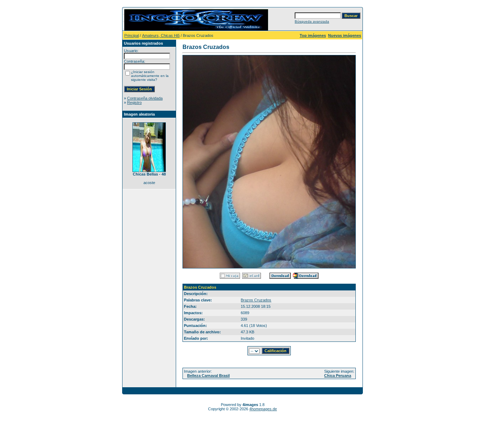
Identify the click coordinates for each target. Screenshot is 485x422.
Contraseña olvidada (145, 98)
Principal (131, 35)
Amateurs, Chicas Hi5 (161, 35)
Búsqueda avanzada (312, 21)
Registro (134, 102)
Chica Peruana (337, 375)
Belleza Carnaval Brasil (208, 375)
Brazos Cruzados (256, 300)
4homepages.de (263, 409)
